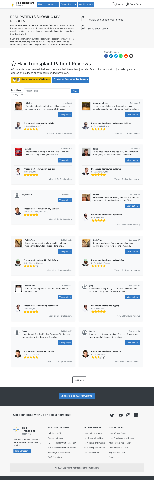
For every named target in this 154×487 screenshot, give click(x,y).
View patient (65, 114)
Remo (95, 149)
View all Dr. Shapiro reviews (59, 361)
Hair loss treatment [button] (47, 4)
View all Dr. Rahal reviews (60, 179)
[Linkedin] (111, 56)
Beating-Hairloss (100, 103)
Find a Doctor (135, 4)
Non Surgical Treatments (59, 452)
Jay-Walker (27, 194)
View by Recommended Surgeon (72, 79)
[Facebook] (106, 56)
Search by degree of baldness (35, 79)
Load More (79, 380)
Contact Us (114, 457)
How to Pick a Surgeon (94, 433)
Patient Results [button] (67, 4)
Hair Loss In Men (55, 433)
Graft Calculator (55, 457)
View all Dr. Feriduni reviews (127, 179)
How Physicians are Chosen (121, 438)
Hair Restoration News (94, 438)
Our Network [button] (85, 4)
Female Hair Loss (55, 438)
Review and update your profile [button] (105, 19)
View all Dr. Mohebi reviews (59, 133)
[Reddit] (126, 56)
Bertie (25, 331)
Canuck (28, 149)
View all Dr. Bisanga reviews (59, 270)
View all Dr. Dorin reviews (60, 219)
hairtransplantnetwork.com (86, 468)
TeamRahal (30, 285)
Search (119, 4)
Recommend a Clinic (118, 447)
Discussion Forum (92, 452)
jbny (91, 285)
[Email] (131, 56)
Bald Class (16, 90)
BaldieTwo (30, 240)
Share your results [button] (97, 28)
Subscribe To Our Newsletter (77, 395)
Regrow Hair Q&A (117, 452)
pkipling (28, 103)
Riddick (96, 194)
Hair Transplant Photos (94, 443)
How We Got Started (118, 433)
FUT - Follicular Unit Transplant (62, 443)
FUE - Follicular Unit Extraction (62, 447)
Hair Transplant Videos (94, 447)
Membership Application (120, 443)
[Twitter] (116, 56)
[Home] (16, 431)
